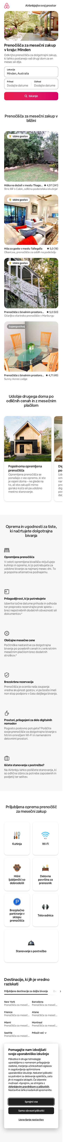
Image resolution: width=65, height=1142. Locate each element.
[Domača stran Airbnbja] (6, 5)
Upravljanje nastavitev (31, 1119)
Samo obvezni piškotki (31, 1110)
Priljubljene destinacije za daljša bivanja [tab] (26, 991)
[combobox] (31, 73)
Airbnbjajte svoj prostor (40, 5)
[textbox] (17, 85)
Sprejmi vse (31, 1101)
